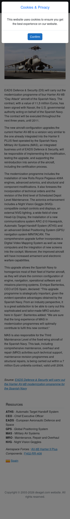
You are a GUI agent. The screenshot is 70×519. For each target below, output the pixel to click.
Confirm (35, 37)
